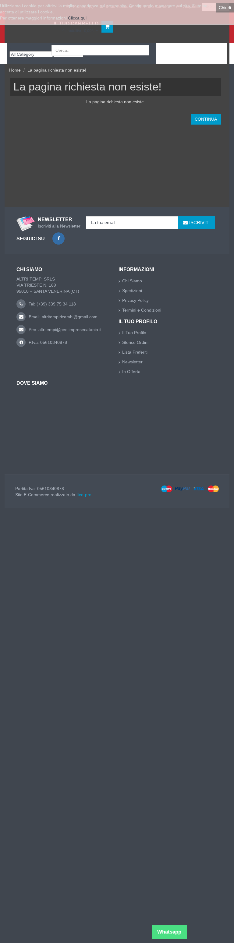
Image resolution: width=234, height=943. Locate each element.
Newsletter (132, 361)
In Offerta (131, 371)
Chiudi (225, 7)
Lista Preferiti (134, 352)
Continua (206, 119)
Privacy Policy (135, 300)
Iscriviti (199, 222)
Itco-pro (83, 494)
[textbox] (100, 50)
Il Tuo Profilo (134, 332)
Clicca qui (77, 18)
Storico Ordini (135, 342)
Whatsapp (169, 932)
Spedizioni (132, 290)
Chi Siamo (132, 280)
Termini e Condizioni (141, 310)
